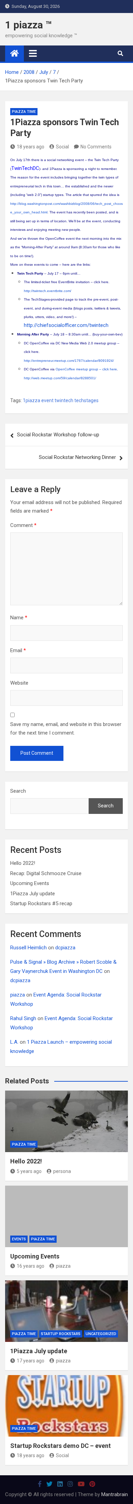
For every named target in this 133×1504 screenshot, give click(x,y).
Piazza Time (24, 111)
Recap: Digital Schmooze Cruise (46, 873)
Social (62, 146)
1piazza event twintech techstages (61, 400)
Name (18, 618)
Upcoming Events (29, 883)
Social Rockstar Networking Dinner (77, 457)
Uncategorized (101, 1334)
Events (19, 1239)
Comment (23, 525)
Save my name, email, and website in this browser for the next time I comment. (65, 728)
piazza (17, 995)
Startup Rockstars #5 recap (41, 903)
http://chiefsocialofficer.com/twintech (66, 325)
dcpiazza (65, 948)
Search (18, 791)
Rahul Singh (23, 1018)
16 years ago (30, 1266)
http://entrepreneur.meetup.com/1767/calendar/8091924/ (69, 360)
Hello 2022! (22, 863)
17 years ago (30, 1360)
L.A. (14, 1042)
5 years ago (29, 1171)
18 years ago (30, 146)
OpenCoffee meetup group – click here (86, 369)
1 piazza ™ (28, 25)
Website (19, 683)
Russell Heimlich (28, 948)
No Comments (96, 146)
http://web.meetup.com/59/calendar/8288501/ (60, 378)
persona (62, 1171)
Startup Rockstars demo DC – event (60, 1445)
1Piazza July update (32, 893)
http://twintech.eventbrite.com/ (47, 291)
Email (18, 650)
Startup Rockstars (60, 1334)
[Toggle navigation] (33, 53)
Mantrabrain (114, 1494)
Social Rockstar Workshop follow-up (58, 435)
